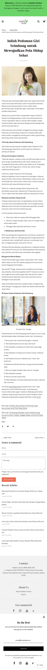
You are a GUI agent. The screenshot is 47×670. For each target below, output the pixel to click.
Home (4, 30)
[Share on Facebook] (2, 426)
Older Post (7, 438)
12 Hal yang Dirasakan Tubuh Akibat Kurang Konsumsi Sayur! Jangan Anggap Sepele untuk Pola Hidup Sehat (22, 415)
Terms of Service (25, 657)
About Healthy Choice (23, 591)
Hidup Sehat (13, 30)
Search (23, 594)
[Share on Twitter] (7, 426)
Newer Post (39, 438)
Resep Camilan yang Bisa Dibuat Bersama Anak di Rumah (22, 513)
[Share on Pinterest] (13, 426)
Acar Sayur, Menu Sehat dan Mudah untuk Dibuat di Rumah (23, 521)
